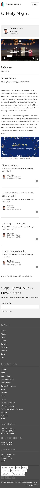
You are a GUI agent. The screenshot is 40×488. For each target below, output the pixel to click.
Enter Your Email (6, 303)
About (3, 334)
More (3, 419)
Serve (3, 354)
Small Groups (5, 383)
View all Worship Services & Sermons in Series (16, 276)
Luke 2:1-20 (5, 71)
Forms (24, 471)
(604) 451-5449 (6, 429)
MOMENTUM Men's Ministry (12, 409)
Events (3, 341)
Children (4, 369)
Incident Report (6, 474)
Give (2, 357)
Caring (3, 399)
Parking (24, 468)
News (3, 337)
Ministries (4, 347)
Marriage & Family (7, 379)
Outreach (4, 416)
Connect (4, 344)
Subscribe (7, 311)
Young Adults (5, 376)
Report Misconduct (19, 474)
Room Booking (15, 471)
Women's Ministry (7, 406)
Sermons (4, 351)
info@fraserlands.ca (7, 433)
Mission (4, 412)
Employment (5, 471)
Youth (3, 373)
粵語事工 (4, 468)
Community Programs (9, 386)
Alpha (3, 389)
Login (35, 482)
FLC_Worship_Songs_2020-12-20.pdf (16, 82)
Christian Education (8, 402)
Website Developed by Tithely (20, 484)
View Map (4, 461)
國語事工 (11, 468)
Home (3, 331)
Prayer (3, 396)
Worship (4, 392)
